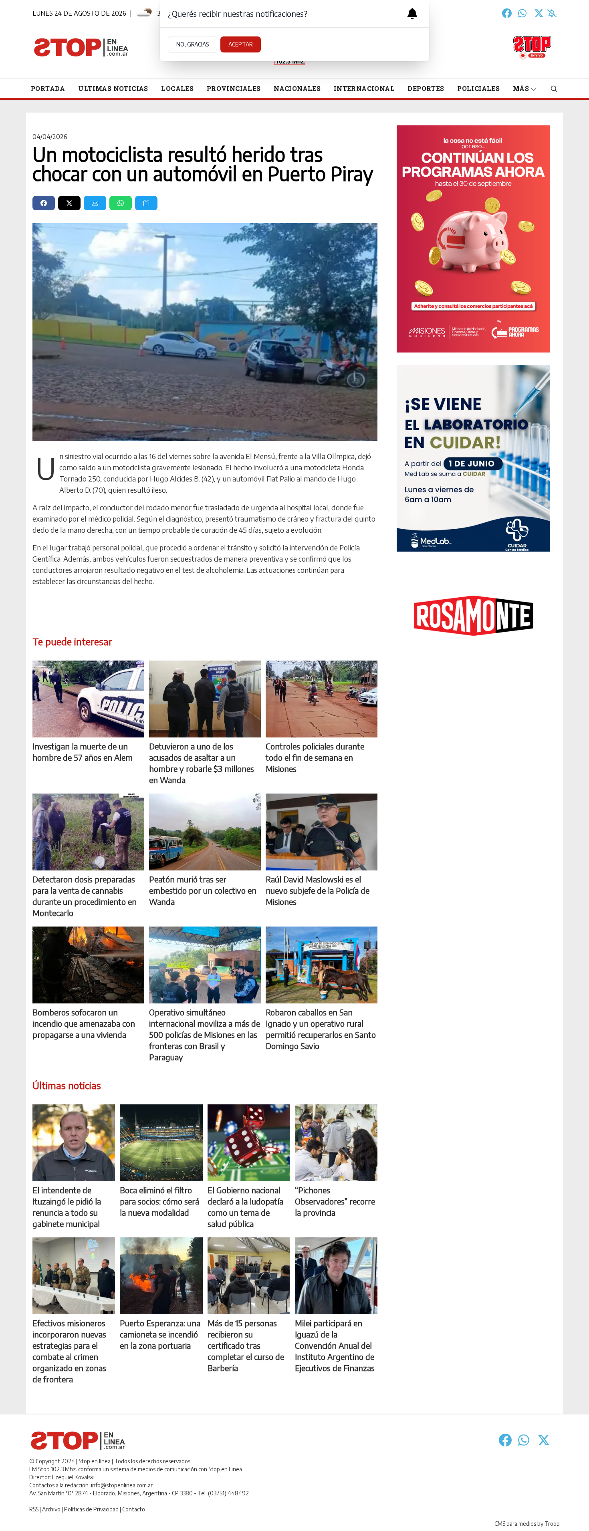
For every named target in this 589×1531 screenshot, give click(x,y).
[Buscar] (554, 88)
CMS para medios (515, 1523)
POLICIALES (478, 88)
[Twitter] (539, 13)
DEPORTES (425, 88)
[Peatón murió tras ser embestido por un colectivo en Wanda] (205, 832)
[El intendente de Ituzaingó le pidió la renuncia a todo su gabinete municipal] (73, 1142)
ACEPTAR (240, 44)
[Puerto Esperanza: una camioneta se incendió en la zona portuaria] (161, 1275)
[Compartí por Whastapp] (120, 203)
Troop (552, 1523)
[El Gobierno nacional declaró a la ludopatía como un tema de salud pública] (249, 1142)
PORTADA (48, 88)
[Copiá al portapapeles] (146, 203)
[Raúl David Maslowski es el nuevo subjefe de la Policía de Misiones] (321, 832)
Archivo (51, 1509)
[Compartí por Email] (95, 203)
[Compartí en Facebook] (43, 203)
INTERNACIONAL (364, 88)
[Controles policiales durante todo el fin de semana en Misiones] (321, 699)
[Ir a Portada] (81, 47)
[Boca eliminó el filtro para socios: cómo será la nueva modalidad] (161, 1142)
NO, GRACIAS (192, 44)
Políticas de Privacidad (91, 1509)
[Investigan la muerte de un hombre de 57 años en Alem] (88, 699)
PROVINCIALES (234, 88)
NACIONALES (297, 88)
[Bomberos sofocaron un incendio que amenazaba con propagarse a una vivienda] (88, 965)
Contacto (133, 1509)
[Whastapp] (523, 13)
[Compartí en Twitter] (69, 203)
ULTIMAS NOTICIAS (113, 88)
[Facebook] (507, 13)
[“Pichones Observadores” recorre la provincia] (336, 1142)
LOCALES (177, 88)
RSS (33, 1509)
